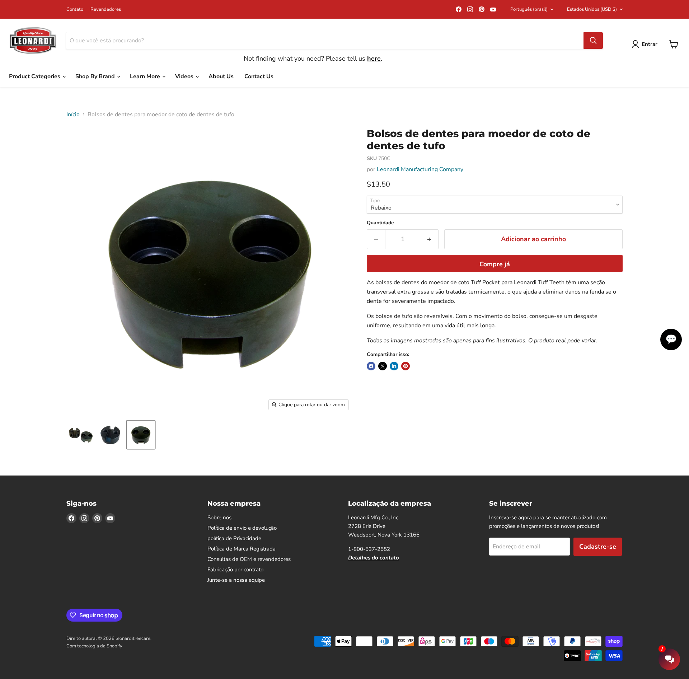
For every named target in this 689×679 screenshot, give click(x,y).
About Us (221, 76)
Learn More (145, 76)
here (374, 58)
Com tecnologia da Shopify (94, 646)
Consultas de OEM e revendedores (249, 559)
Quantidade (380, 223)
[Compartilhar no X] (382, 366)
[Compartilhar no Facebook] (371, 366)
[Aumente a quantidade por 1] (429, 239)
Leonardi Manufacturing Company (420, 169)
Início (73, 114)
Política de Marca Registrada (241, 548)
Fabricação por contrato (235, 569)
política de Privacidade (234, 538)
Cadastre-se (597, 546)
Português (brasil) (529, 9)
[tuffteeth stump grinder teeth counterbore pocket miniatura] (141, 435)
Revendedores (105, 9)
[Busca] (593, 40)
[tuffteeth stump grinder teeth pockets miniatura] (80, 435)
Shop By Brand (95, 76)
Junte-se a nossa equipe (236, 580)
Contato (74, 9)
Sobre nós (219, 517)
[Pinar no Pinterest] (405, 366)
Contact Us (258, 76)
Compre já (494, 264)
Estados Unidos (592, 9)
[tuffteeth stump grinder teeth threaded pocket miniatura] (110, 435)
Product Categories (35, 76)
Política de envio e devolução (242, 528)
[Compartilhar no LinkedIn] (394, 366)
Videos (185, 76)
